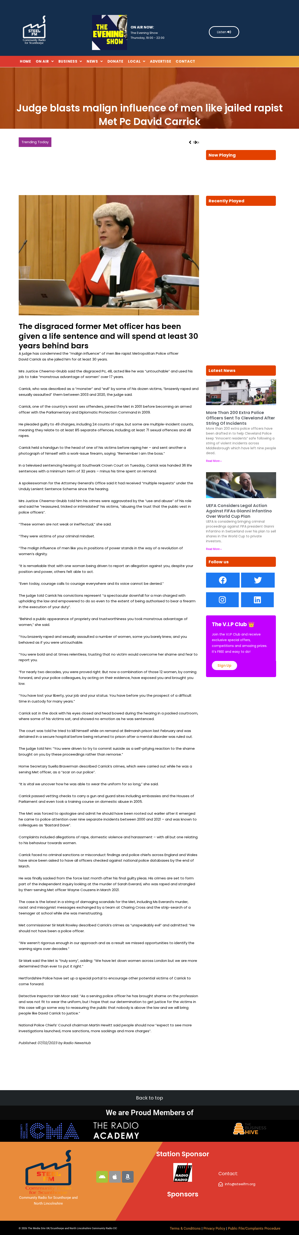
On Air (42, 61)
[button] (196, 142)
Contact (185, 61)
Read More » (214, 461)
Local (134, 61)
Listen (222, 32)
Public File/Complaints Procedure (254, 1228)
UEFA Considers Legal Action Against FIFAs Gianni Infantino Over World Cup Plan (239, 511)
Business (68, 61)
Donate (115, 61)
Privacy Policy (214, 1228)
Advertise (160, 61)
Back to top (149, 1098)
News (92, 61)
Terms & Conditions (185, 1228)
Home (25, 61)
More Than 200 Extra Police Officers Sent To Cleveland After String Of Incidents (122, 142)
